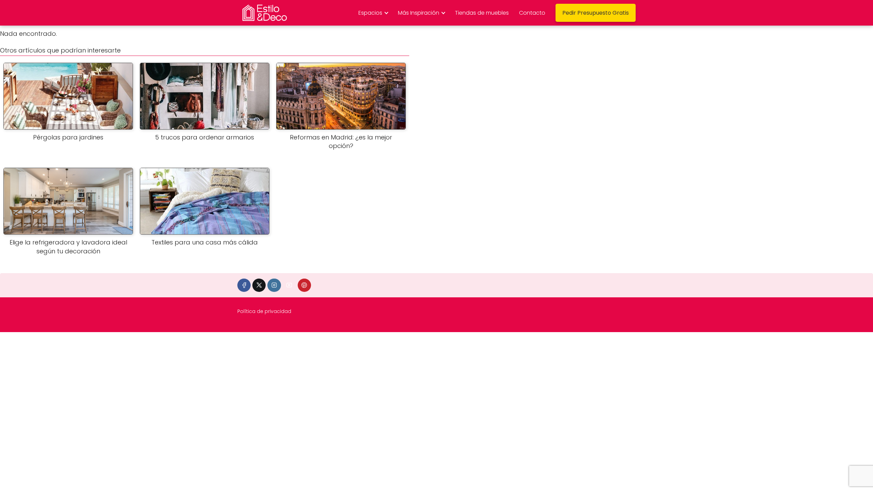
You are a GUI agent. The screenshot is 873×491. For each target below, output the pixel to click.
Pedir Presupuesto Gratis (595, 13)
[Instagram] (274, 285)
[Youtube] (289, 285)
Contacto (532, 13)
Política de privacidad (264, 311)
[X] (259, 285)
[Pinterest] (304, 285)
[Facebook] (244, 285)
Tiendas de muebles (482, 13)
